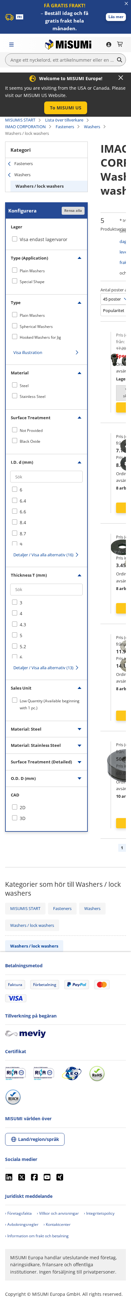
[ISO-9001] (15, 1073)
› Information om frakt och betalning (37, 1236)
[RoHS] (97, 1073)
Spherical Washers (36, 326)
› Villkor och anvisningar (58, 1213)
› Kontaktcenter (57, 1224)
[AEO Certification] (71, 1073)
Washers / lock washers (40, 186)
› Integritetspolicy (99, 1213)
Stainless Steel (32, 396)
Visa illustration (27, 352)
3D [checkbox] (22, 818)
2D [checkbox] (22, 807)
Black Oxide (30, 441)
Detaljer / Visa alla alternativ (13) (43, 667)
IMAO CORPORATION (25, 126)
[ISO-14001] (43, 1073)
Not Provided (31, 430)
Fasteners (65, 126)
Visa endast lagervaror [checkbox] (43, 239)
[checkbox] (46, 270)
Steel (24, 385)
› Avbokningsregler (21, 1224)
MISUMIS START (20, 120)
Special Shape (32, 281)
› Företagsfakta (18, 1213)
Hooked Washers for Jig (40, 337)
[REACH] (13, 1097)
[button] (116, 17)
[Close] (121, 78)
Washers (92, 126)
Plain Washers (32, 271)
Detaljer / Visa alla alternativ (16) (43, 555)
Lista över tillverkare (64, 120)
